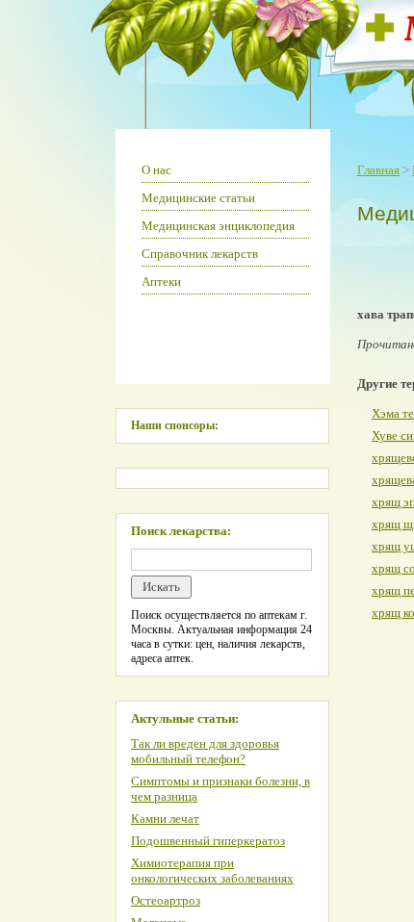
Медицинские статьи (198, 198)
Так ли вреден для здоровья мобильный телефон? (205, 751)
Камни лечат (165, 818)
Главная (378, 170)
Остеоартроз (165, 900)
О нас (156, 170)
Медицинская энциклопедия (218, 225)
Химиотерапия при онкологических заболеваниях (212, 870)
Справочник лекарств (200, 253)
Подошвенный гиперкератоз (208, 840)
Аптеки (161, 281)
